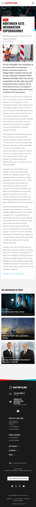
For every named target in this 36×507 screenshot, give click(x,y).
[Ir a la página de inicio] (9, 3)
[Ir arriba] (18, 411)
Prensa (4, 8)
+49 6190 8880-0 (14, 426)
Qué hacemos (13, 446)
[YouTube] (24, 486)
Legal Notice (9, 498)
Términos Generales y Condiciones (21, 498)
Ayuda (11, 455)
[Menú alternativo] (33, 3)
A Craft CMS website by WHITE (18, 504)
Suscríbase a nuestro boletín (18, 478)
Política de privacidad (18, 500)
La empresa (12, 450)
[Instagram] (19, 486)
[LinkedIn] (12, 486)
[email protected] (14, 429)
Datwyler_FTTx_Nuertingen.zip (13, 274)
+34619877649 (14, 438)
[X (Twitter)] (16, 486)
